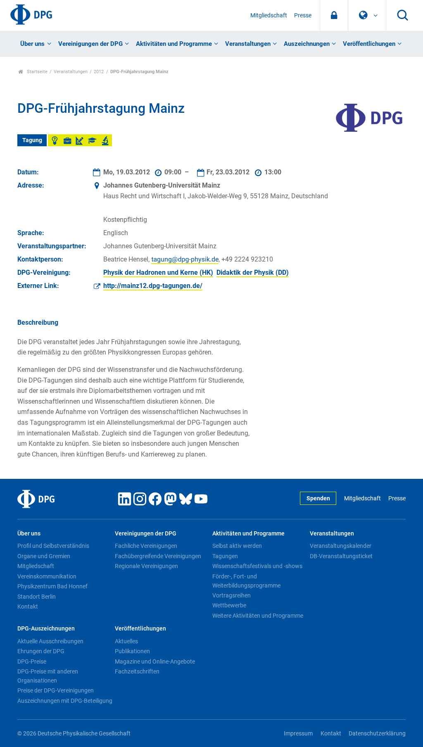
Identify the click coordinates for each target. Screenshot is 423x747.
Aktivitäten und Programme (174, 44)
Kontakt (27, 606)
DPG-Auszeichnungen (46, 628)
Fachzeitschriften (137, 671)
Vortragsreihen (231, 595)
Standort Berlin (36, 596)
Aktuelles (126, 641)
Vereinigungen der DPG (90, 44)
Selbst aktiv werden (237, 545)
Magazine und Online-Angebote (155, 661)
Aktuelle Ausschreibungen (50, 641)
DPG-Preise (31, 661)
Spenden (318, 498)
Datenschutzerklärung (377, 733)
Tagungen (225, 556)
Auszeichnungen (307, 44)
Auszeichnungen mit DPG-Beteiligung (64, 700)
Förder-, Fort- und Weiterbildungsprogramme (246, 581)
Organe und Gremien (43, 556)
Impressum (298, 733)
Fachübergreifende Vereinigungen (158, 556)
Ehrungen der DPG (40, 651)
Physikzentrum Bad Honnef (52, 586)
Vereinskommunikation (46, 576)
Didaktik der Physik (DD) (252, 272)
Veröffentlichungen (369, 44)
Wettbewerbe (229, 605)
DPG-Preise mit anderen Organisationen (47, 676)
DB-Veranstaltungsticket (341, 556)
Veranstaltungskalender (340, 545)
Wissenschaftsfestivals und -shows (257, 566)
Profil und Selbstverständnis (53, 545)
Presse (302, 15)
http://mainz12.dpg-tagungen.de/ (152, 286)
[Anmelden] (334, 15)
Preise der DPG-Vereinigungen (55, 690)
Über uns (32, 44)
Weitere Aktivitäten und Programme (257, 615)
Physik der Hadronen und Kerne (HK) (158, 272)
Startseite (37, 71)
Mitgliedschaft (268, 15)
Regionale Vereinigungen (146, 566)
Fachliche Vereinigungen (146, 545)
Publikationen (132, 651)
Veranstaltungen (248, 44)
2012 (99, 71)
